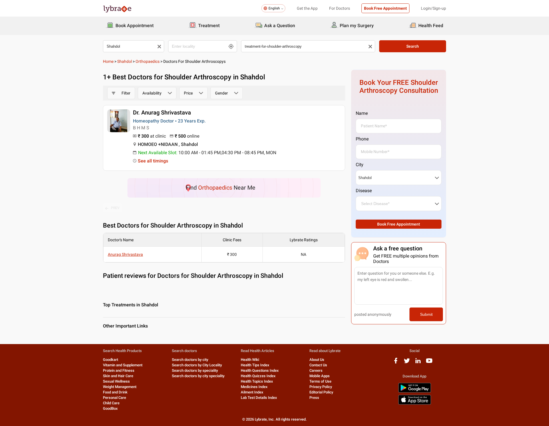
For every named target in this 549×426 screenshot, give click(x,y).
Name (362, 113)
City (359, 164)
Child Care (111, 403)
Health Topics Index (257, 381)
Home (108, 61)
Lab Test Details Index (259, 397)
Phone (362, 139)
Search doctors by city (190, 359)
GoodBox (110, 408)
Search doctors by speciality (195, 370)
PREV (115, 208)
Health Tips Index (255, 365)
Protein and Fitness (118, 370)
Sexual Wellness (116, 381)
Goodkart (110, 359)
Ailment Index (252, 392)
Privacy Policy (320, 387)
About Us (316, 359)
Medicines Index (254, 387)
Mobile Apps (319, 376)
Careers (316, 370)
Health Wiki (250, 359)
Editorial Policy (321, 392)
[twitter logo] (406, 363)
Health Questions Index (260, 370)
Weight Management (119, 387)
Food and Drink (115, 392)
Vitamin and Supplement (122, 365)
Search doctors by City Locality (197, 365)
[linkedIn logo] (418, 363)
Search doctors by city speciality (198, 376)
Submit (426, 314)
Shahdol (124, 61)
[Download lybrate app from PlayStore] (414, 391)
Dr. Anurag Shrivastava (162, 112)
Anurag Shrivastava (125, 254)
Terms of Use (320, 381)
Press (314, 397)
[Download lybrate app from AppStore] (414, 403)
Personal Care (114, 397)
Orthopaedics (148, 61)
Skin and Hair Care (118, 376)
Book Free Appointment (385, 8)
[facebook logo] (395, 363)
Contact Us (318, 365)
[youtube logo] (429, 363)
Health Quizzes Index (258, 376)
